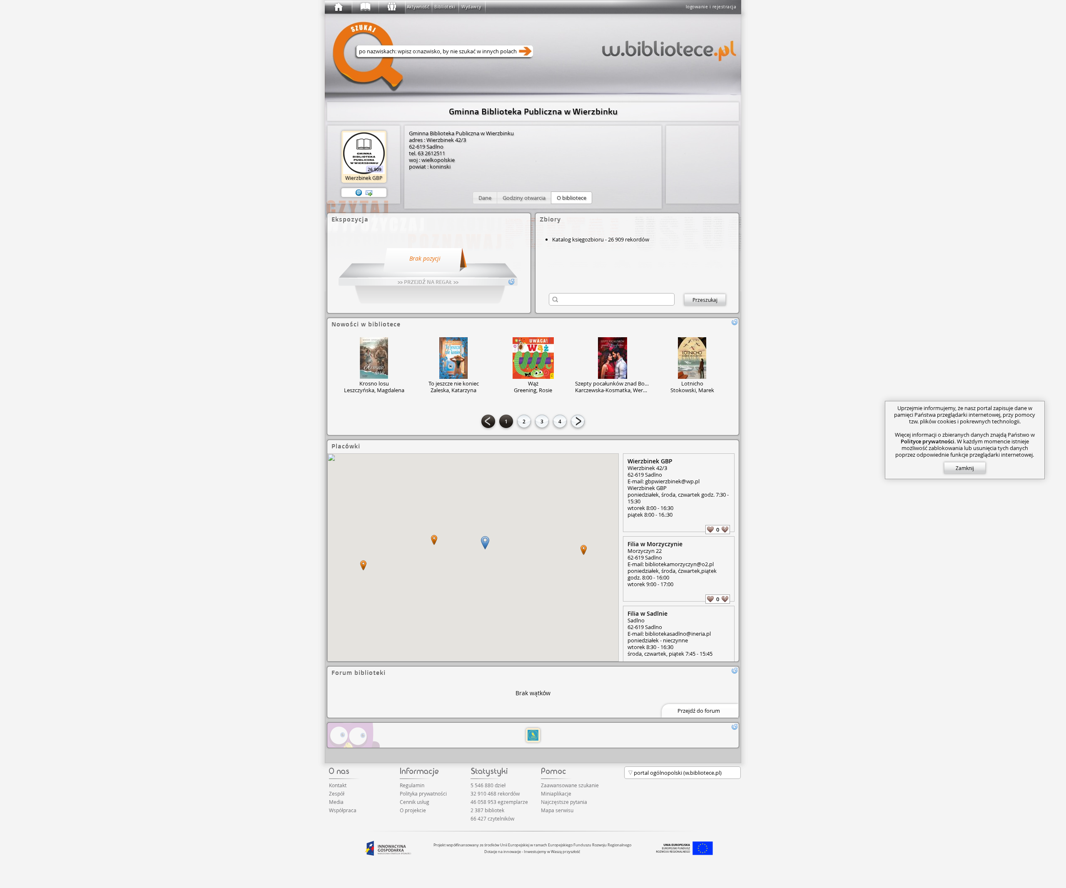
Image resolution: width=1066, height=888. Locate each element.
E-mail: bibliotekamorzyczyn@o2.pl (671, 564)
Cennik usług (414, 801)
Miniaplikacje (556, 793)
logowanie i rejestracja (711, 7)
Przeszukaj (704, 299)
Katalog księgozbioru (578, 239)
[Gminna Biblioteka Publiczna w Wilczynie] (533, 735)
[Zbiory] (364, 7)
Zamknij (965, 468)
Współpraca (342, 810)
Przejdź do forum (698, 710)
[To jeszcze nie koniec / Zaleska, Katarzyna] (453, 358)
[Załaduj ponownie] (734, 322)
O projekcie (413, 810)
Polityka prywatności (423, 793)
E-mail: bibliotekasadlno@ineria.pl (669, 633)
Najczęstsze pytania (564, 801)
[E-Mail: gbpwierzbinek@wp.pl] (359, 193)
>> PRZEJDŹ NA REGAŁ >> (428, 282)
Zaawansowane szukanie (570, 785)
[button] (485, 198)
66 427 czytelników (492, 818)
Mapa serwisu (557, 810)
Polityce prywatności (927, 441)
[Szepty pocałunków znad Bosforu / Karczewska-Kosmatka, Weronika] (612, 358)
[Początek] (338, 7)
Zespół (336, 793)
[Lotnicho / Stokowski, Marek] (692, 358)
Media (336, 801)
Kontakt (337, 785)
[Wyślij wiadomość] (369, 193)
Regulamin (412, 785)
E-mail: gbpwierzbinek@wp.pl (664, 481)
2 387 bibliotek (487, 810)
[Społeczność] (391, 7)
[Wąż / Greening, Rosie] (533, 358)
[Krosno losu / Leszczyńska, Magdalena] (374, 358)
